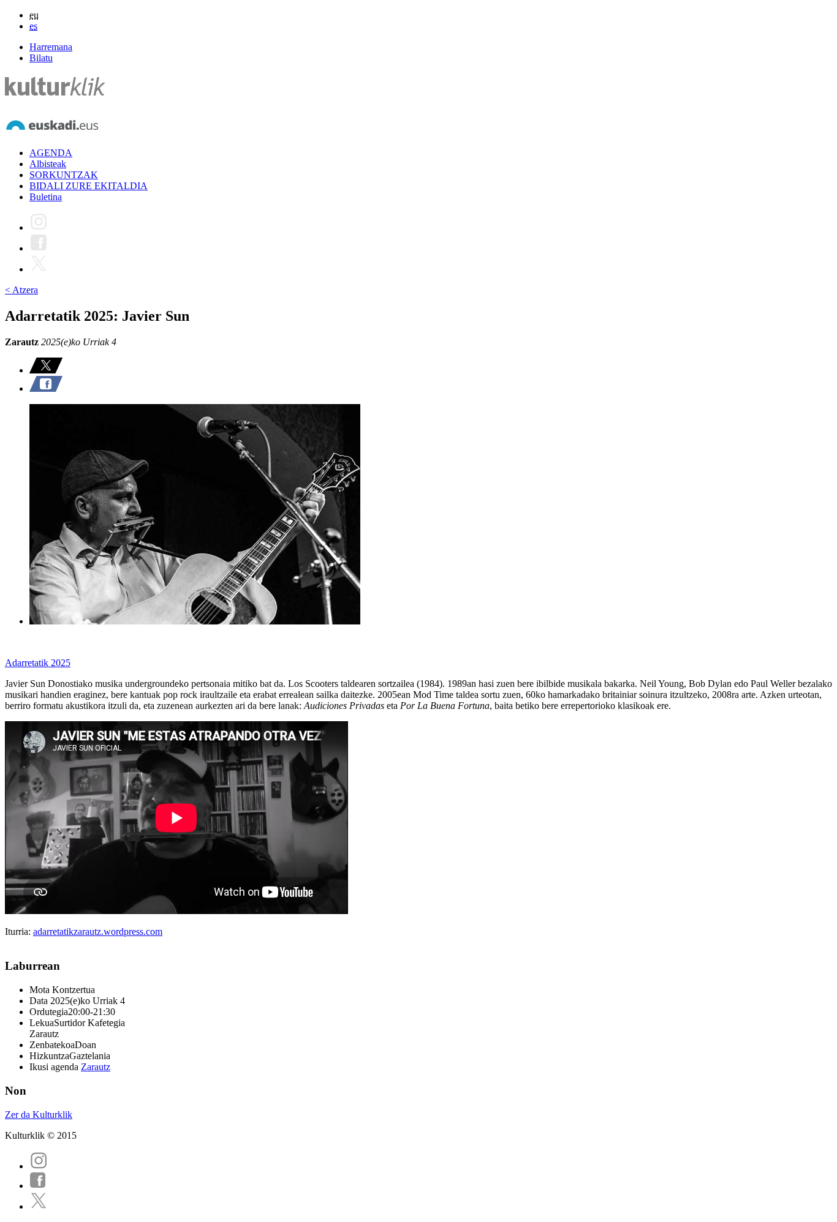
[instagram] (38, 1166)
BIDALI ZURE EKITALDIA (88, 186)
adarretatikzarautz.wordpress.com (97, 931)
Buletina (45, 197)
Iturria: (19, 931)
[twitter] (38, 1206)
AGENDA (50, 153)
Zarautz (95, 1067)
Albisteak (47, 164)
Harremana (50, 47)
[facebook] (38, 1185)
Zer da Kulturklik (38, 1114)
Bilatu (41, 58)
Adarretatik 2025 (37, 663)
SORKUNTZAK (63, 175)
